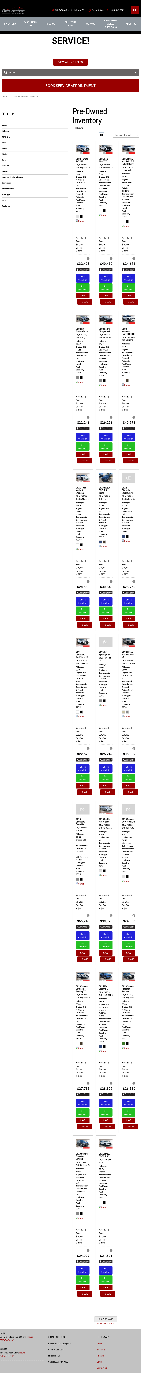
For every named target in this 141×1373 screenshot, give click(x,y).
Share (85, 302)
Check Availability (82, 278)
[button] (135, 10)
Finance (50, 24)
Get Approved (82, 288)
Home (4, 96)
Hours (30, 1337)
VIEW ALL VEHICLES (70, 62)
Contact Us (102, 1368)
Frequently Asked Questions (110, 23)
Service (90, 24)
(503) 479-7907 (7, 1356)
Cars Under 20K (30, 24)
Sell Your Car (70, 24)
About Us (131, 24)
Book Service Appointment (70, 86)
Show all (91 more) (105, 1323)
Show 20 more (106, 1319)
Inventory (10, 24)
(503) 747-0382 (7, 1340)
